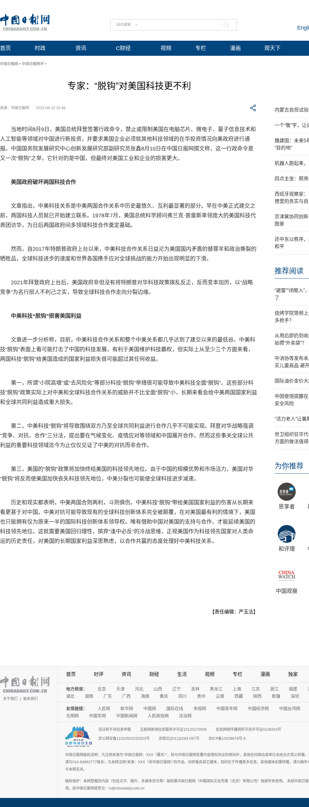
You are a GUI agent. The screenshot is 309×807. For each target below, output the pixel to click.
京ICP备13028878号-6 (227, 738)
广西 (126, 696)
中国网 (149, 708)
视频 (166, 48)
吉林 (195, 688)
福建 (293, 688)
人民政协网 (158, 715)
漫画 (235, 48)
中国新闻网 (126, 715)
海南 (145, 696)
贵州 (201, 696)
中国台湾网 (289, 708)
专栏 (200, 48)
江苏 (255, 688)
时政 (40, 48)
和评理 (287, 549)
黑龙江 (216, 688)
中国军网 (97, 715)
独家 (293, 674)
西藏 (238, 696)
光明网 (72, 715)
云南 (220, 696)
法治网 (185, 715)
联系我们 (30, 699)
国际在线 (174, 708)
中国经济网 (258, 708)
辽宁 (176, 688)
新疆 (276, 696)
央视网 (199, 708)
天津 (120, 688)
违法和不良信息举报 (114, 729)
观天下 (272, 48)
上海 (237, 688)
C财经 (123, 48)
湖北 (70, 696)
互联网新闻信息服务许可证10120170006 (173, 729)
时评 (99, 674)
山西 (158, 688)
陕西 (257, 696)
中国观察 (287, 591)
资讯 (80, 48)
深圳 (295, 696)
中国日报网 (9, 64)
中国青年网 (226, 708)
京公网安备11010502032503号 (124, 738)
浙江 (274, 688)
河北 (139, 688)
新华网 (126, 708)
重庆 (164, 696)
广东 (108, 696)
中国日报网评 (33, 64)
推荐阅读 (289, 271)
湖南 (89, 696)
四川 (182, 696)
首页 (5, 48)
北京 (101, 688)
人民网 (103, 708)
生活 (182, 674)
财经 (154, 674)
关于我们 (10, 699)
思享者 (287, 507)
